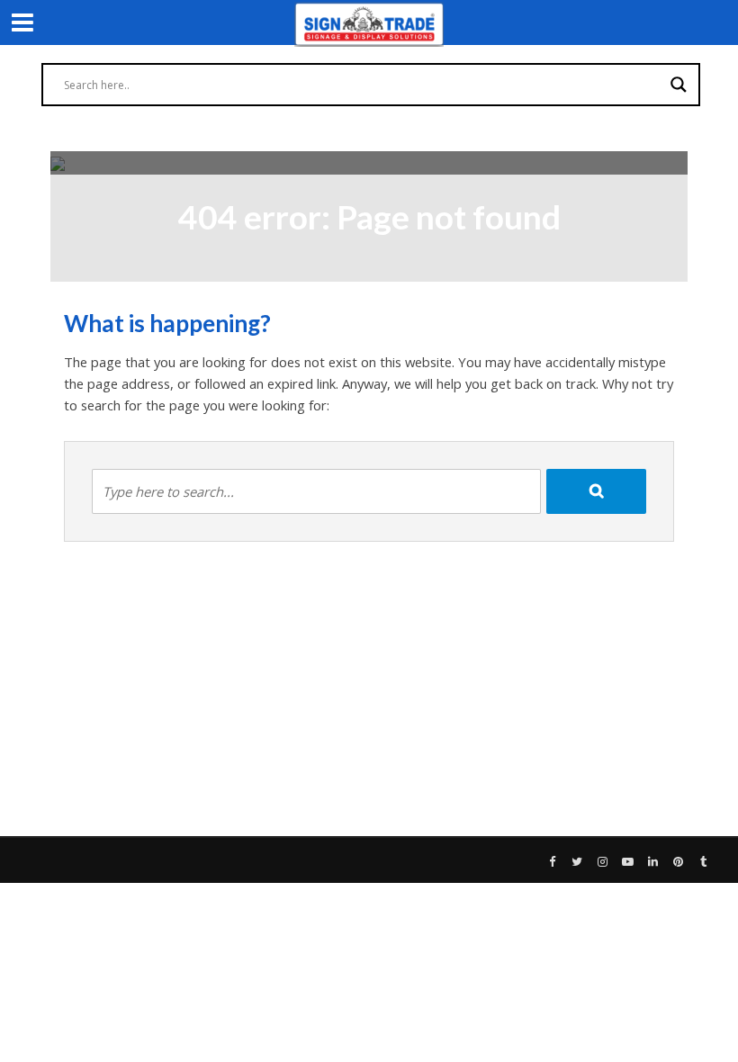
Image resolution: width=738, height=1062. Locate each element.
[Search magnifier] (678, 84)
